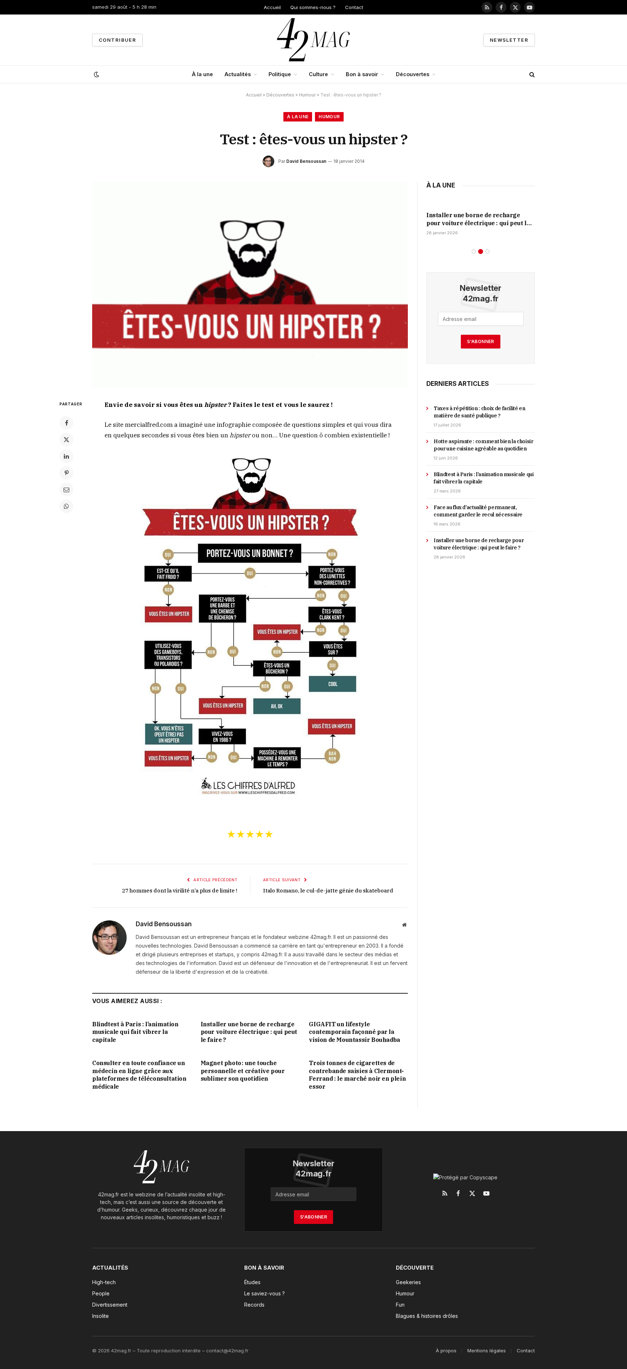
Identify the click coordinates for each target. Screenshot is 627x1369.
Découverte (415, 1267)
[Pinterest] (66, 473)
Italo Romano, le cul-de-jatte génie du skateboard (328, 890)
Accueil (272, 7)
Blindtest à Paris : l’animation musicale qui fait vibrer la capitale (135, 1032)
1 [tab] (473, 251)
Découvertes (412, 74)
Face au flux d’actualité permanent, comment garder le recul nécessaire (478, 511)
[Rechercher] (531, 74)
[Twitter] (66, 439)
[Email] (66, 489)
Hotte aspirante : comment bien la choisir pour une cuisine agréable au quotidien (483, 445)
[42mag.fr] (313, 40)
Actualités (238, 74)
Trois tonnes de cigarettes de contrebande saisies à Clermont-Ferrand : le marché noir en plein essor (357, 1074)
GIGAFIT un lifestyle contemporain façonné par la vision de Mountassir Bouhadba (354, 1032)
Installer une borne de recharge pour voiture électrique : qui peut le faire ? (249, 1032)
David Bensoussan (306, 161)
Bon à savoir (362, 74)
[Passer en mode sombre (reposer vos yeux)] (95, 74)
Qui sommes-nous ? (313, 7)
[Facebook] (66, 423)
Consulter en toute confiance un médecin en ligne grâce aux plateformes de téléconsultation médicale (139, 1074)
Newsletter (509, 40)
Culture (318, 74)
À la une (202, 74)
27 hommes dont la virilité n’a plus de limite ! (179, 890)
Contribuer (117, 40)
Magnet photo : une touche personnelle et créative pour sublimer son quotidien (243, 1071)
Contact (354, 7)
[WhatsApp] (66, 506)
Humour (307, 95)
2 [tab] (480, 251)
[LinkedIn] (66, 456)
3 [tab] (487, 251)
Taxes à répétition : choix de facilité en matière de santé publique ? (479, 412)
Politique (280, 74)
